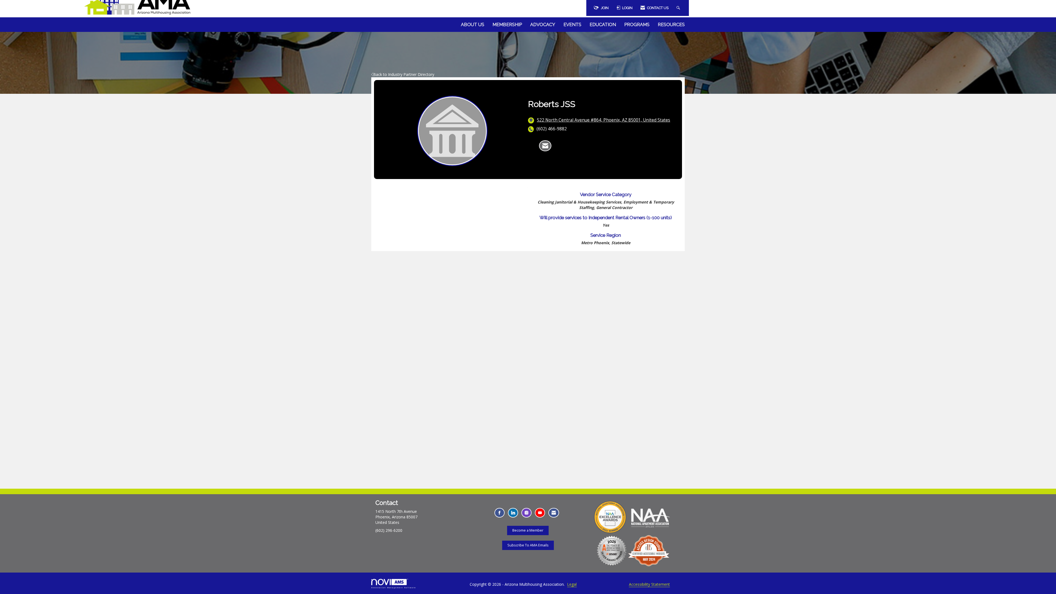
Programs (637, 24)
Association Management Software (393, 587)
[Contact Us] (553, 513)
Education (603, 24)
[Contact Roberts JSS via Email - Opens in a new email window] (545, 145)
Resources (671, 24)
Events (572, 24)
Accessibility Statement (649, 584)
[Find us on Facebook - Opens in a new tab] (499, 513)
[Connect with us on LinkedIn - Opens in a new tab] (513, 513)
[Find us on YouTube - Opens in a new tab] (540, 513)
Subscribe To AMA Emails (528, 545)
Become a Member (527, 530)
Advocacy (542, 24)
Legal (572, 584)
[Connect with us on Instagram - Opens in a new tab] (526, 513)
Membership (507, 24)
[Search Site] (679, 8)
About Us (472, 24)
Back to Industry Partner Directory (403, 74)
